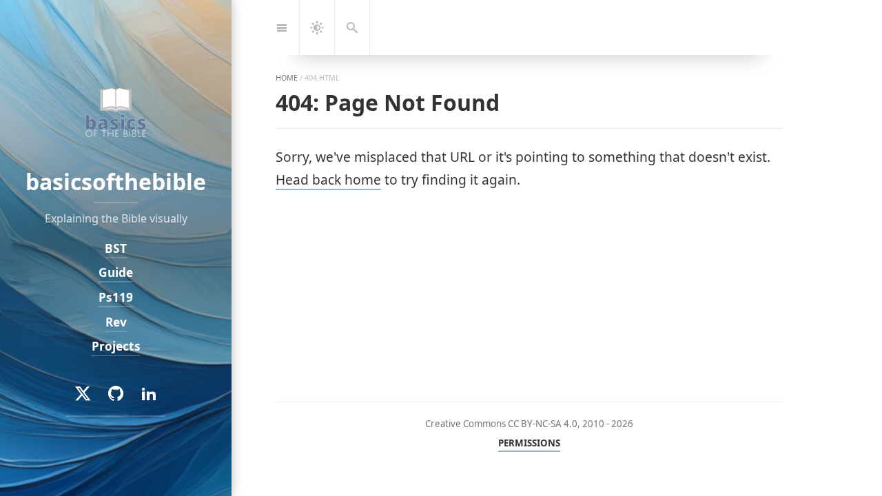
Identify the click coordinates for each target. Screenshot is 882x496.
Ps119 (116, 297)
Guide (116, 272)
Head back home (328, 179)
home (287, 78)
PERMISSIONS (529, 443)
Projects (116, 346)
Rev (116, 322)
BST (116, 248)
